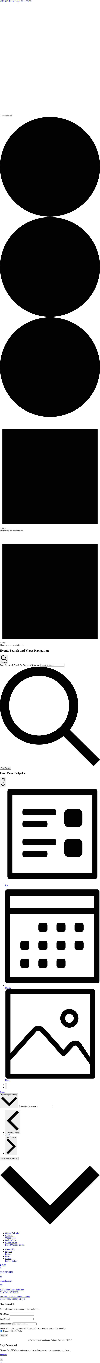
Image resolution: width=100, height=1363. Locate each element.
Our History (15, 102)
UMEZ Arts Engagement (26, 58)
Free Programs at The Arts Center (24, 22)
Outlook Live (10, 1240)
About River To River (25, 81)
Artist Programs (11, 33)
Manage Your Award (24, 61)
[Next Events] (6, 1087)
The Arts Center (11, 10)
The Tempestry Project (25, 16)
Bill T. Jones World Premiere (27, 78)
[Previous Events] (6, 1084)
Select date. (24, 1106)
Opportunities (16, 64)
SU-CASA (20, 44)
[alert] (50, 474)
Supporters (14, 94)
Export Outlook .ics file (14, 1245)
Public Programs (12, 67)
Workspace (20, 47)
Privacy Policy (11, 1261)
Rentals (8, 1254)
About (7, 100)
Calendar (14, 86)
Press (7, 1256)
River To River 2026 (18, 69)
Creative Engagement (24, 53)
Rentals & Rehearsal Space (21, 30)
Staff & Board (16, 105)
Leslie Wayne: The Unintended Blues (31, 19)
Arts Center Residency (25, 38)
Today (2, 1092)
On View (14, 13)
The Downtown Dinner (20, 91)
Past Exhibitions (17, 27)
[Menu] (1, 6)
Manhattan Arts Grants (19, 50)
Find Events (5, 768)
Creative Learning (23, 55)
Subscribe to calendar (9, 1158)
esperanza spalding (23, 75)
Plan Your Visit (16, 24)
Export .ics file (11, 1242)
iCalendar (9, 1235)
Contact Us (9, 1249)
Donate (13, 97)
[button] (5, 111)
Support (8, 89)
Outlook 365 (10, 1238)
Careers (8, 1258)
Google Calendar (12, 1233)
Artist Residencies (17, 35)
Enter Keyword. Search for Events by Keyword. (20, 665)
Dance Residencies (23, 41)
